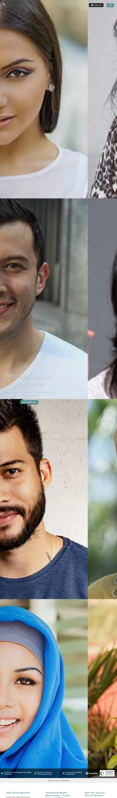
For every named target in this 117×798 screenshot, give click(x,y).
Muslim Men (65, 780)
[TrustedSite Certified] (92, 773)
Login (110, 5)
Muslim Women (53, 780)
